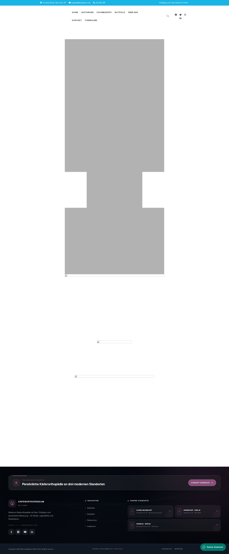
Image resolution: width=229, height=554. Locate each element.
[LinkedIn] (32, 532)
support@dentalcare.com (81, 3)
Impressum (91, 526)
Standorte (91, 514)
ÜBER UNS (133, 12)
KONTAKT (77, 20)
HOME (75, 12)
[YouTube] (25, 532)
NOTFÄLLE (120, 12)
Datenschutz (92, 520)
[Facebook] (176, 15)
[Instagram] (185, 15)
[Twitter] (180, 15)
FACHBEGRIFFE (104, 12)
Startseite (91, 508)
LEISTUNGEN (87, 12)
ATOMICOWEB (118, 549)
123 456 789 (100, 3)
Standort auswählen (200, 483)
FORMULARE (91, 20)
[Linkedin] (180, 18)
